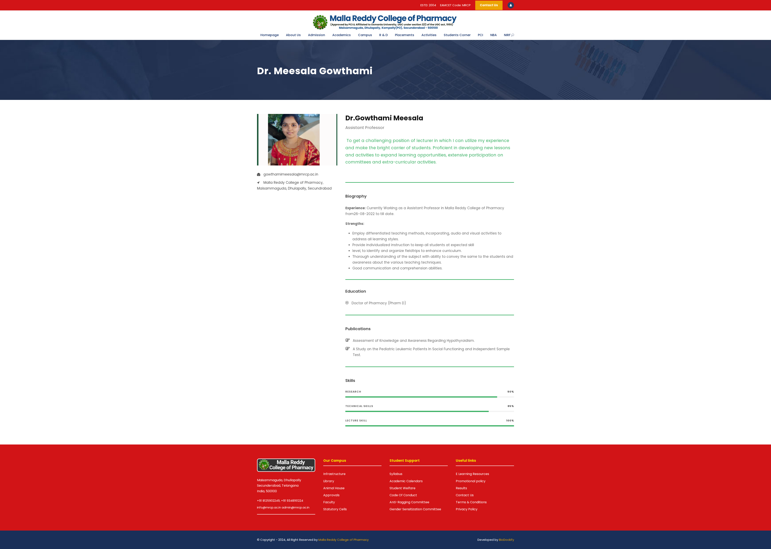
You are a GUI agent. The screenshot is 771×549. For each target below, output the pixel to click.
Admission (316, 35)
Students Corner (457, 35)
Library (328, 481)
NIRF (507, 35)
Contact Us (489, 5)
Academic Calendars (406, 481)
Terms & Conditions (471, 502)
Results (461, 488)
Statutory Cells (335, 509)
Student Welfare (402, 488)
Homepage (269, 35)
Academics (341, 35)
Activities (428, 35)
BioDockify (506, 540)
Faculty (329, 502)
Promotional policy (470, 481)
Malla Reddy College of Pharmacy (343, 540)
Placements (404, 35)
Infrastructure (334, 474)
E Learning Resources (472, 474)
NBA (493, 35)
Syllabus (396, 474)
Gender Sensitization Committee (415, 509)
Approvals (331, 495)
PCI (480, 35)
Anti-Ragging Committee (409, 502)
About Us (293, 35)
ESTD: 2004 (428, 5)
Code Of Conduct (403, 495)
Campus (365, 35)
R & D (383, 35)
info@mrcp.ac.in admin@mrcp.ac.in (283, 507)
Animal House (334, 488)
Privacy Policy (466, 509)
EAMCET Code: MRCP (455, 5)
